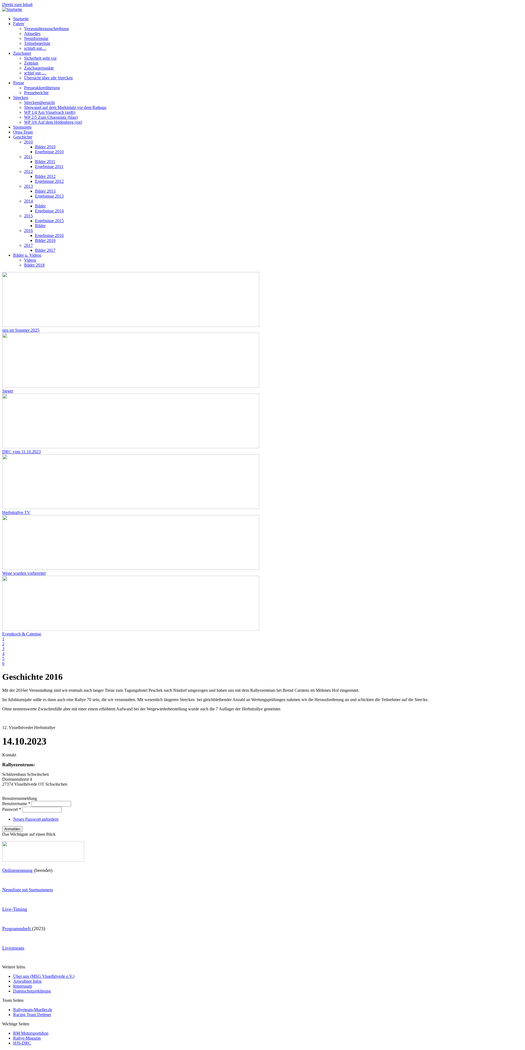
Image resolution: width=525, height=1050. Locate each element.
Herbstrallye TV (16, 512)
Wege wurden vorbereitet (24, 573)
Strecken (20, 97)
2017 (28, 245)
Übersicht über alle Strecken (48, 78)
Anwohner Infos (27, 981)
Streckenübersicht (39, 102)
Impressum (22, 986)
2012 (28, 171)
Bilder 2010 (45, 146)
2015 (28, 215)
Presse (18, 82)
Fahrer (18, 23)
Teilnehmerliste (37, 43)
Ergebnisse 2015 (49, 220)
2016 (28, 230)
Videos (30, 260)
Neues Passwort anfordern (36, 819)
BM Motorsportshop (30, 1033)
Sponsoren (22, 127)
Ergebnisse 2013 (49, 196)
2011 (28, 156)
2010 (28, 142)
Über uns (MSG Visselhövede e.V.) (43, 976)
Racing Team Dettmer (32, 1014)
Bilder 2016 (45, 240)
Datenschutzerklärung (32, 991)
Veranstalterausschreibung (46, 28)
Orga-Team (23, 132)
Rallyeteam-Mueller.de (32, 1009)
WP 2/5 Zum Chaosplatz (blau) (51, 117)
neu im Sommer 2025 (20, 330)
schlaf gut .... (35, 73)
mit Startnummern (27, 889)
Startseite (21, 18)
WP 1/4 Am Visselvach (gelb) (49, 112)
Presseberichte (36, 92)
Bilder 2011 (45, 161)
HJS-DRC (22, 1043)
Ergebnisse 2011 (49, 166)
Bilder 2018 (34, 265)
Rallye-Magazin (27, 1038)
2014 (28, 201)
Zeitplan (31, 63)
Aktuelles (32, 33)
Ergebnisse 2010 (49, 151)
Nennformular (36, 38)
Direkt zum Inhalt (17, 4)
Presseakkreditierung (42, 87)
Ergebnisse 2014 (49, 211)
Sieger (7, 391)
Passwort (11, 809)
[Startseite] (12, 9)
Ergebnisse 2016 (49, 235)
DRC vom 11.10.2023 (21, 451)
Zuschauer (22, 53)
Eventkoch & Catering (21, 634)
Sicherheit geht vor (40, 58)
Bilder (40, 206)
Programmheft (17, 928)
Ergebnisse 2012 (49, 181)
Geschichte (22, 137)
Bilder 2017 (45, 250)
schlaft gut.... (35, 48)
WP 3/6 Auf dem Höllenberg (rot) (53, 122)
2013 (28, 186)
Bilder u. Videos (27, 255)
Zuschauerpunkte (39, 68)
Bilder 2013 (45, 191)
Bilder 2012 (45, 176)
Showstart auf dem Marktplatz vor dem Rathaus (65, 107)
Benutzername (16, 803)
